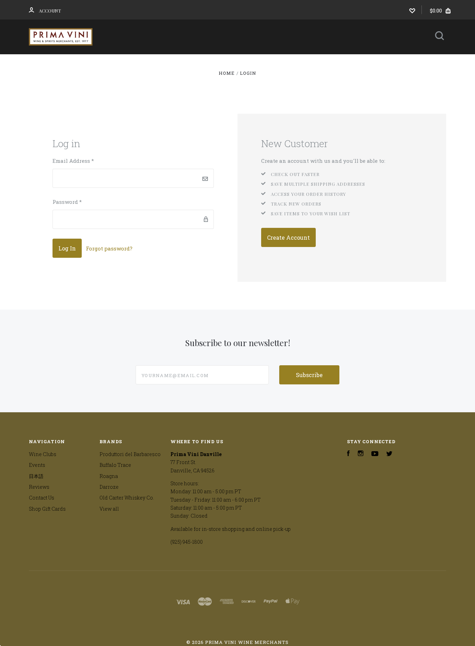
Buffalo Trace (115, 465)
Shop (158, 63)
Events (256, 63)
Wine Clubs (206, 63)
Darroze (109, 487)
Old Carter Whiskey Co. (126, 497)
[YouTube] (374, 454)
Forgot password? (109, 248)
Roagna (108, 476)
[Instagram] (360, 454)
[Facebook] (348, 454)
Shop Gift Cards (47, 508)
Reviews (343, 63)
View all (109, 508)
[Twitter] (389, 454)
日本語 (298, 63)
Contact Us (232, 82)
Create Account (288, 237)
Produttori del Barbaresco (130, 454)
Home (122, 63)
